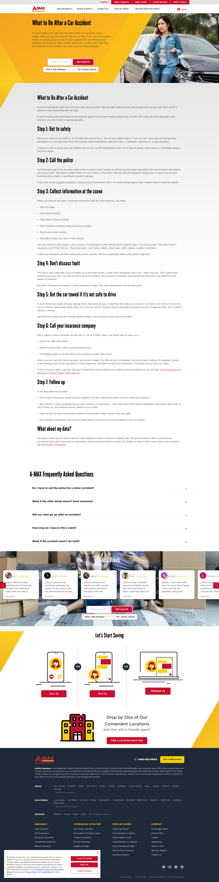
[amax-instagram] (170, 867)
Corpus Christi (135, 786)
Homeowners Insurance (45, 842)
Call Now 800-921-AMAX (147, 9)
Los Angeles (59, 800)
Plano (147, 786)
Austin (102, 786)
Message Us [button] (158, 691)
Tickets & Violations (82, 838)
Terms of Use (140, 877)
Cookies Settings (84, 871)
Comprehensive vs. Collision (125, 842)
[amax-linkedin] (176, 867)
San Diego (72, 800)
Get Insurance (64, 9)
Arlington (122, 786)
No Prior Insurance (82, 842)
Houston (72, 786)
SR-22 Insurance (42, 833)
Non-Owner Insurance (83, 829)
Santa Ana (165, 800)
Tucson (67, 814)
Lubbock (165, 786)
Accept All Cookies (84, 858)
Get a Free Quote (172, 759)
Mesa (75, 814)
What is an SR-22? (121, 829)
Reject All (84, 865)
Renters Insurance (43, 846)
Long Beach (118, 800)
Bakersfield (142, 800)
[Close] (98, 853)
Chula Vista (59, 803)
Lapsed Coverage (81, 846)
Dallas (81, 786)
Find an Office (121, 9)
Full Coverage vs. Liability (124, 833)
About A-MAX (84, 9)
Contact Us (102, 9)
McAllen (57, 789)
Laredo (155, 786)
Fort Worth (92, 786)
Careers (154, 838)
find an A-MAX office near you (64, 373)
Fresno (93, 800)
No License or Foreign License (87, 833)
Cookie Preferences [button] (176, 877)
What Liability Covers (122, 838)
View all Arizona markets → (100, 814)
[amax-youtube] (163, 867)
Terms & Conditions (157, 877)
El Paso (111, 786)
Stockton (177, 800)
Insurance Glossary (121, 855)
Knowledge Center (159, 829)
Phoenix (57, 814)
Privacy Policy (126, 877)
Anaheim (154, 800)
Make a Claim (51, 354)
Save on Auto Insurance (123, 850)
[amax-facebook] (182, 867)
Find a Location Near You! (127, 741)
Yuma (83, 814)
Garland (175, 786)
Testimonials (156, 842)
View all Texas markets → (66, 792)
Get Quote (83, 62)
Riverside (130, 800)
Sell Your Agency (158, 850)
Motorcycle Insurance (44, 838)
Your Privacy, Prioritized (53, 445)
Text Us (102, 694)
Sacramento (104, 800)
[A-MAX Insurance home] (44, 759)
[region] (52, 864)
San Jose (83, 800)
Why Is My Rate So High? (124, 846)
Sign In (184, 9)
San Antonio (59, 786)
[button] (3, 585)
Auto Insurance (41, 829)
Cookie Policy (46, 872)
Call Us (55, 694)
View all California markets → (67, 807)
